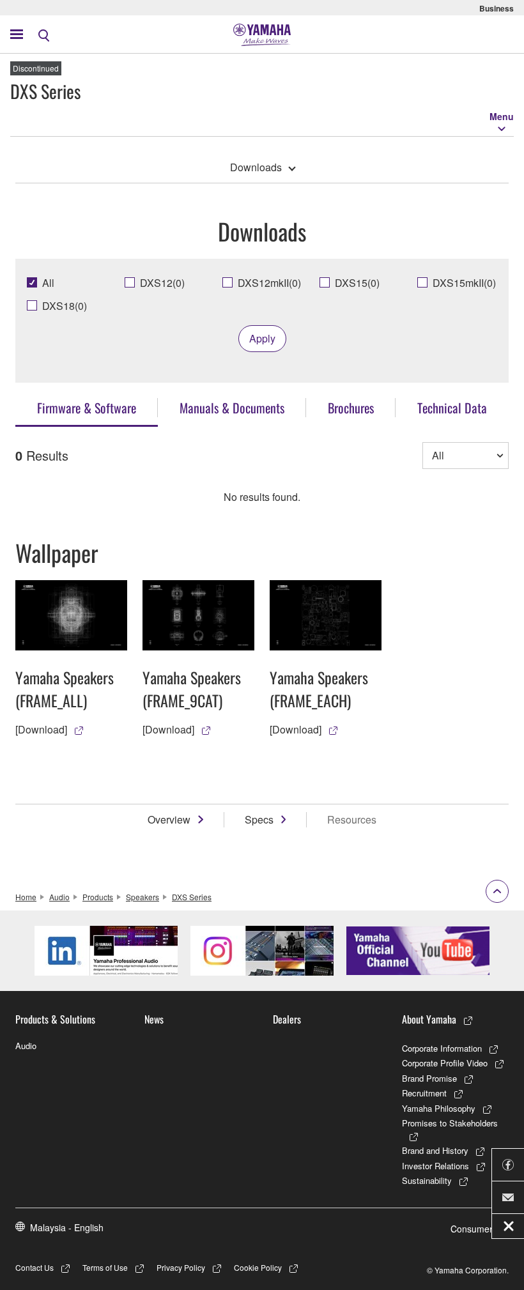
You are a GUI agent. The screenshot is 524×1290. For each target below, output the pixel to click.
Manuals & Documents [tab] (232, 407)
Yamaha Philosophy (438, 1108)
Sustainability (427, 1180)
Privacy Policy (181, 1267)
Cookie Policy (258, 1267)
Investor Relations (435, 1166)
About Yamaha (429, 1019)
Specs (259, 819)
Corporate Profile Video (445, 1063)
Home (25, 896)
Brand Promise (429, 1078)
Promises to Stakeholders (450, 1123)
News (154, 1019)
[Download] (41, 729)
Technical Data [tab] (452, 407)
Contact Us (34, 1267)
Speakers (142, 896)
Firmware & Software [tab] (86, 407)
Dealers (287, 1019)
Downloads (256, 167)
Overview (169, 819)
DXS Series (192, 896)
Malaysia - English (67, 1227)
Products (97, 896)
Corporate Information (442, 1048)
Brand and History (435, 1150)
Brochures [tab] (351, 407)
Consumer (472, 1228)
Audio (59, 896)
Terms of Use (105, 1267)
